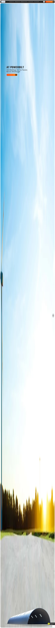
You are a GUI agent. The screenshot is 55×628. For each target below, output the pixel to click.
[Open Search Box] (44, 2)
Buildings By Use (17, 1)
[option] (27, 315)
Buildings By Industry (24, 1)
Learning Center (31, 1)
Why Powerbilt (36, 1)
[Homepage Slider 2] (53, 315)
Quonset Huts (11, 1)
